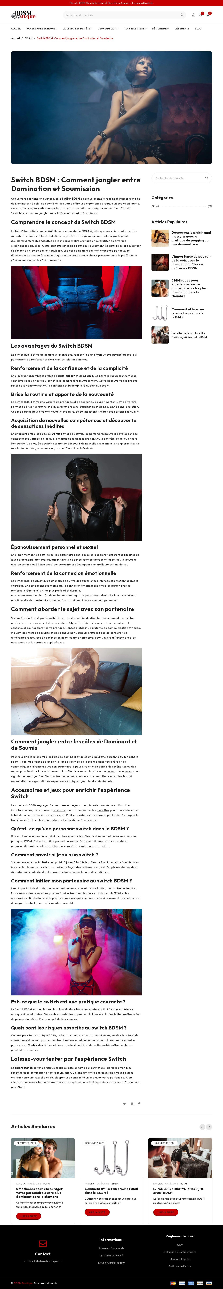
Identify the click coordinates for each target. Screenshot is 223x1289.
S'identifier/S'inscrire (193, 15)
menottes (103, 810)
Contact (43, 1254)
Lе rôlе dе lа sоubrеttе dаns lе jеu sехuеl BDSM (189, 335)
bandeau (20, 815)
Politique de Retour (180, 1266)
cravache (59, 810)
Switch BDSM (23, 401)
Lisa (23, 1183)
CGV (180, 1244)
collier (111, 771)
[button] (202, 1127)
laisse (128, 771)
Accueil (15, 38)
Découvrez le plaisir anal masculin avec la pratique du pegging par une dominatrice (191, 238)
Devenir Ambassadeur (111, 1262)
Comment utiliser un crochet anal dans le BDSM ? (188, 313)
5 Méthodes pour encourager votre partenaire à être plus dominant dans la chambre (189, 288)
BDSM (28, 38)
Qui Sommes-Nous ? (112, 1255)
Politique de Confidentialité (180, 1252)
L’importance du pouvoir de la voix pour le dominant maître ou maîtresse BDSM (191, 262)
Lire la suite (29, 1216)
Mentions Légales (180, 1259)
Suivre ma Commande (111, 1248)
